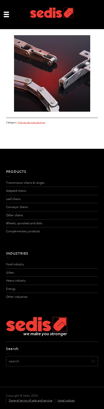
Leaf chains (13, 199)
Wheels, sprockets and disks (24, 223)
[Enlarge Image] (52, 73)
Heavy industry (16, 280)
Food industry (15, 264)
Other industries (17, 297)
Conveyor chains (17, 207)
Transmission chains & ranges (25, 182)
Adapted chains (16, 190)
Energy (10, 289)
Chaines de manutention (31, 122)
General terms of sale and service (30, 400)
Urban (10, 272)
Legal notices (66, 400)
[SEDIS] (52, 14)
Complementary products (23, 231)
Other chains (14, 215)
